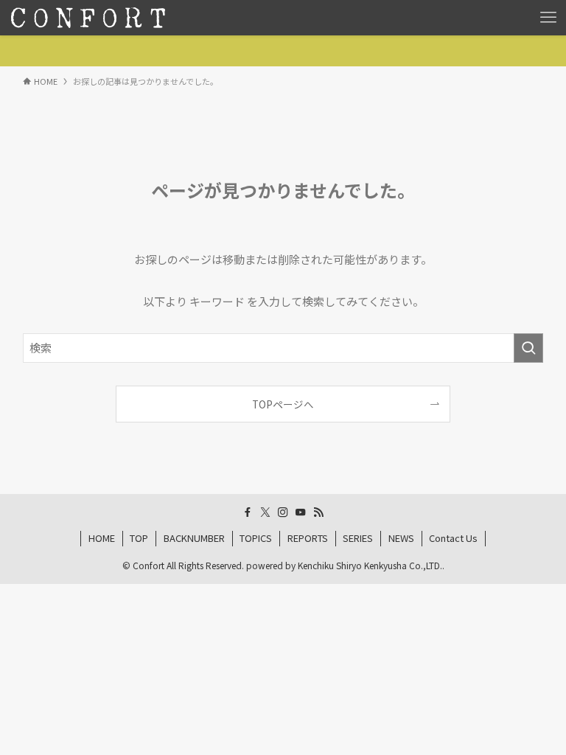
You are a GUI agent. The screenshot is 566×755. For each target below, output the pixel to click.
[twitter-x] (265, 512)
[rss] (318, 512)
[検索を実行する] (528, 348)
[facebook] (247, 512)
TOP (139, 538)
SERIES (358, 538)
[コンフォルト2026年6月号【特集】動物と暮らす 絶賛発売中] (283, 50)
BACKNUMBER (194, 538)
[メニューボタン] (548, 17)
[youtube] (300, 512)
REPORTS (307, 538)
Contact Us (453, 538)
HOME (101, 538)
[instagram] (283, 512)
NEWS (401, 538)
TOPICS (256, 538)
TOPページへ (283, 404)
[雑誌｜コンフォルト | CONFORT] (88, 17)
